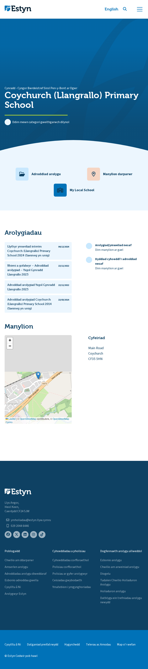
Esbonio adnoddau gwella (21, 580)
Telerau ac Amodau (98, 644)
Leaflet (12, 418)
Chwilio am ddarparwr (19, 560)
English (111, 9)
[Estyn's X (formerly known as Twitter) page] (16, 534)
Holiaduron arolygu (113, 591)
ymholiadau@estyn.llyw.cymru (31, 520)
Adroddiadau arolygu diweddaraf (25, 574)
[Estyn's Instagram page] (33, 534)
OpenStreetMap (28, 418)
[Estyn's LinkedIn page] (25, 534)
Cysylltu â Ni (13, 587)
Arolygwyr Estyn (15, 594)
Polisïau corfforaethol (66, 567)
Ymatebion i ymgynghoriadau (71, 587)
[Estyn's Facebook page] (8, 534)
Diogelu (105, 574)
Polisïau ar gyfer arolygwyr (69, 574)
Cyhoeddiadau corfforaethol (70, 560)
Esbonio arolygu (111, 560)
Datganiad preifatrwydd (42, 644)
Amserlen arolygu (16, 567)
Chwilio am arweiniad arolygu (119, 567)
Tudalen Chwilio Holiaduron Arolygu (118, 582)
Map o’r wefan (126, 644)
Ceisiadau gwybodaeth (67, 580)
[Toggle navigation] (139, 9)
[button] (129, 9)
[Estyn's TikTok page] (42, 534)
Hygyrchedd (72, 644)
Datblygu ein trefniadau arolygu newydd (121, 600)
